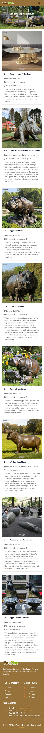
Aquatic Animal (26, 19)
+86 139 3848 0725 (24, 710)
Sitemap (22, 728)
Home (8, 19)
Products (15, 19)
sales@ (22, 708)
